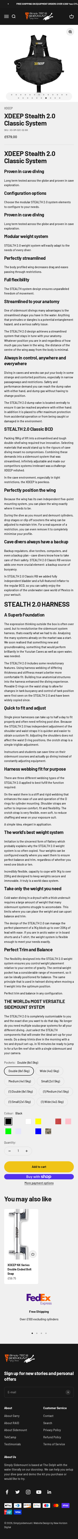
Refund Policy (52, 1437)
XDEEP (8, 108)
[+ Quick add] (33, 1254)
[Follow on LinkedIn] (49, 1492)
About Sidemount (15, 1430)
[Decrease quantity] (9, 1151)
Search (47, 1423)
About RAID (11, 1423)
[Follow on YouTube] (39, 1492)
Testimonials (12, 1444)
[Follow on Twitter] (17, 1492)
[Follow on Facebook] (7, 1492)
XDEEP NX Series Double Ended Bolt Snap (19, 1269)
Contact (48, 1416)
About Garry (12, 1416)
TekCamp (10, 1437)
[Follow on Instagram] (28, 1492)
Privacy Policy (52, 1430)
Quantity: (10, 1142)
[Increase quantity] (26, 1151)
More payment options (39, 1183)
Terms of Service (54, 1444)
